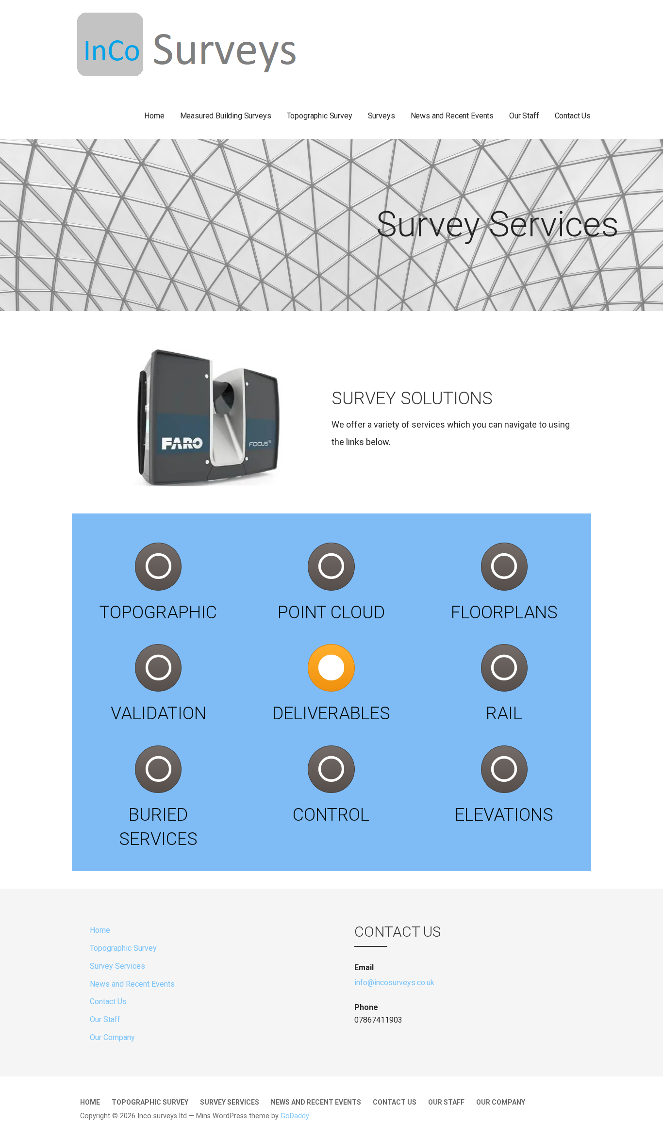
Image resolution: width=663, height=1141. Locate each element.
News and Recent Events (452, 115)
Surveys (381, 115)
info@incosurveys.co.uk (394, 982)
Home (154, 115)
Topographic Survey (319, 115)
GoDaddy (295, 1116)
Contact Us (573, 115)
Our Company (112, 1037)
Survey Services (117, 966)
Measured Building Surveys (225, 115)
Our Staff (524, 115)
